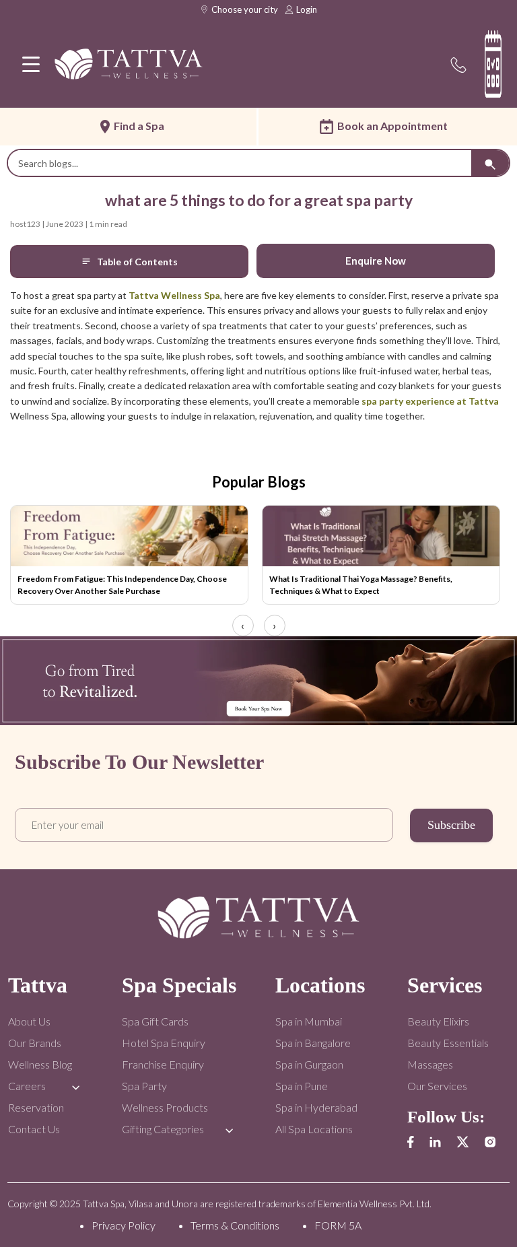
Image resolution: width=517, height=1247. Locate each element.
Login (306, 9)
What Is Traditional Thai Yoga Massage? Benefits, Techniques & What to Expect (360, 585)
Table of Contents (137, 261)
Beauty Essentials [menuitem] (448, 1042)
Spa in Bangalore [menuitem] (313, 1042)
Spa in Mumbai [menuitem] (308, 1021)
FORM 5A (337, 1225)
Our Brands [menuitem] (34, 1042)
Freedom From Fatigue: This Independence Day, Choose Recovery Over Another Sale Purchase (122, 585)
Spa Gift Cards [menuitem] (155, 1021)
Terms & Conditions (235, 1225)
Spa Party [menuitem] (144, 1085)
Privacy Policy (124, 1225)
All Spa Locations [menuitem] (314, 1128)
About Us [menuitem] (29, 1021)
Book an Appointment (392, 125)
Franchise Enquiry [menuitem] (163, 1064)
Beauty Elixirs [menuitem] (438, 1021)
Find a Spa (139, 125)
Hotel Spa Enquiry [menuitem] (163, 1042)
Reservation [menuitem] (36, 1107)
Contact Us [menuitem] (34, 1128)
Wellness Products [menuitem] (165, 1107)
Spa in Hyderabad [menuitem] (316, 1107)
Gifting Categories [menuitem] (163, 1128)
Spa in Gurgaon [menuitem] (309, 1064)
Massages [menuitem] (430, 1064)
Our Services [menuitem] (437, 1085)
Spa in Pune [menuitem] (301, 1085)
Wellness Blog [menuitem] (40, 1064)
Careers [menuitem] (27, 1085)
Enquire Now (375, 261)
